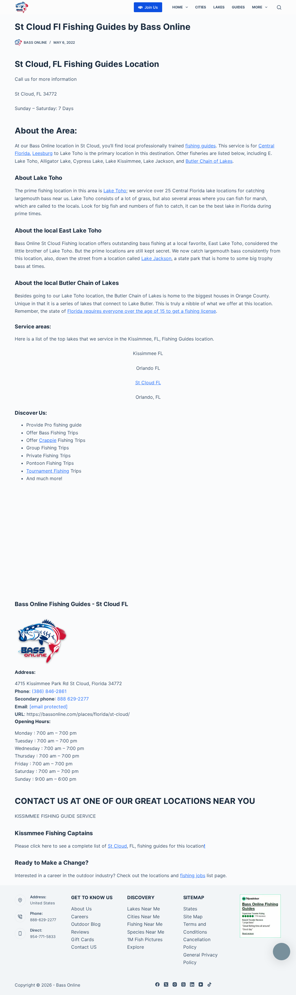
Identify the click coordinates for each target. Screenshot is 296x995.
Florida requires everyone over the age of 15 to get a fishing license (141, 311)
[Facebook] (157, 984)
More (257, 7)
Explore (135, 947)
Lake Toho (114, 190)
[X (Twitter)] (166, 984)
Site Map (193, 916)
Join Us (151, 7)
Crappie (47, 440)
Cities (200, 7)
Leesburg (42, 153)
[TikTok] (209, 984)
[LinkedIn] (192, 984)
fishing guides (200, 146)
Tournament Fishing (47, 471)
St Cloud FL (148, 382)
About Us (81, 909)
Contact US (84, 947)
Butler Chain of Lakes (209, 161)
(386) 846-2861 (49, 691)
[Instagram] (175, 984)
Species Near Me (145, 932)
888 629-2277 (73, 699)
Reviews (80, 932)
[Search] (279, 7)
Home (177, 7)
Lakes (219, 7)
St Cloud (117, 846)
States (190, 909)
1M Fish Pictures (144, 939)
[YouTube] (201, 984)
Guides (238, 7)
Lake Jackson (156, 258)
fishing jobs (192, 875)
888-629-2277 (43, 919)
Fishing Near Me (144, 924)
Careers (79, 916)
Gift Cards (82, 939)
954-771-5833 (43, 936)
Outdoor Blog (86, 924)
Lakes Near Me (143, 909)
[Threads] (183, 984)
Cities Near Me (143, 916)
